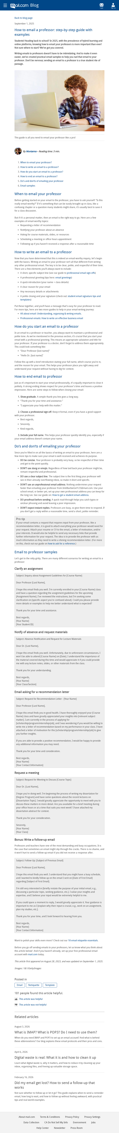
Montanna (31, 151)
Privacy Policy (72, 1117)
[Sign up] (113, 5)
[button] (20, 985)
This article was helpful (31, 999)
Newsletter (59, 1128)
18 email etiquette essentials (83, 940)
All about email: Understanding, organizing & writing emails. (51, 313)
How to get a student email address (70, 495)
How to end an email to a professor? (38, 176)
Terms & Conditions (50, 1117)
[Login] (101, 5)
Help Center (42, 1128)
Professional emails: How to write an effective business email (51, 318)
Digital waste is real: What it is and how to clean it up (55, 1058)
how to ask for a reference (61, 543)
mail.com (19, 6)
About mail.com (27, 1117)
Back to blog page (24, 18)
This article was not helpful (32, 1004)
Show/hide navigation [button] (5, 5)
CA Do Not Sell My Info (56, 1122)
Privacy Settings (92, 1117)
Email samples (27, 185)
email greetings (63, 277)
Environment (79, 1122)
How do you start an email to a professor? (41, 171)
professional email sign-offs (81, 273)
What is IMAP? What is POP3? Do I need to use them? (56, 1032)
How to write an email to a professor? (40, 167)
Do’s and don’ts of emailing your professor (41, 181)
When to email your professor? (36, 162)
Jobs (93, 1122)
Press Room (77, 1128)
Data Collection (31, 1122)
